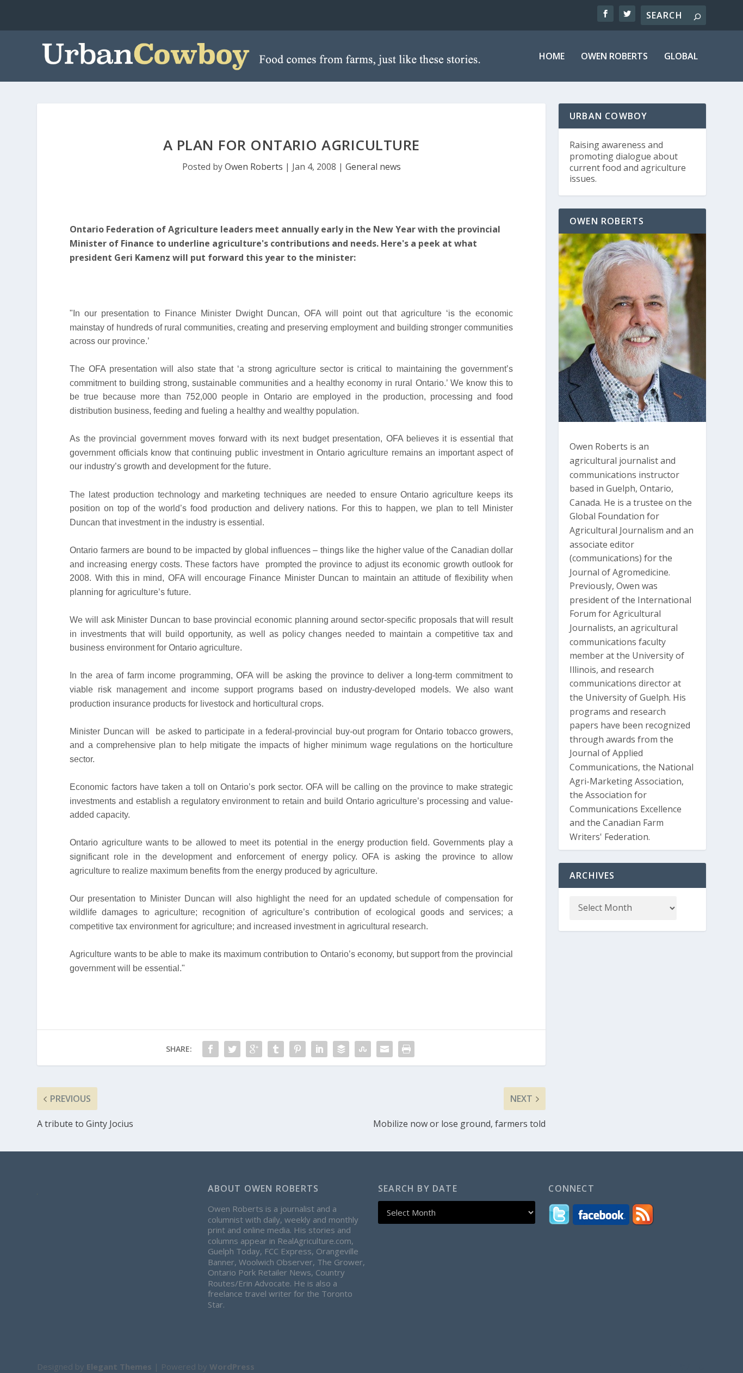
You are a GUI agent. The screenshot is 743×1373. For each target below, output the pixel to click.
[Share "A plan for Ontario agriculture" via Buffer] (341, 1049)
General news (373, 167)
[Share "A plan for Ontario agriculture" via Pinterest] (297, 1049)
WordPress (232, 1366)
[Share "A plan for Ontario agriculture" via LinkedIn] (319, 1049)
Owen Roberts (614, 57)
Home (552, 57)
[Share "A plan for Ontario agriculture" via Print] (406, 1049)
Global (681, 57)
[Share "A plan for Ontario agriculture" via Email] (384, 1049)
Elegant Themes (119, 1366)
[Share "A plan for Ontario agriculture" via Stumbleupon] (363, 1049)
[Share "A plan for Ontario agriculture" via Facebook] (210, 1049)
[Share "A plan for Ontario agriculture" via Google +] (254, 1049)
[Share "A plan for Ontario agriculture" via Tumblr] (276, 1049)
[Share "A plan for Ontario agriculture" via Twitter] (232, 1049)
